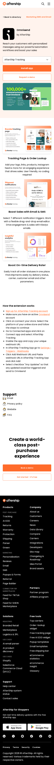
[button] (27, 96)
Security (26, 747)
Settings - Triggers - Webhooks (28, 349)
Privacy (6, 747)
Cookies (36, 747)
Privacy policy (14, 403)
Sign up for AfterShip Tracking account (27, 311)
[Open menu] (49, 4)
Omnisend (44, 314)
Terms (16, 747)
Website (11, 409)
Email (10, 398)
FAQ (9, 414)
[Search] (43, 4)
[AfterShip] (12, 4)
